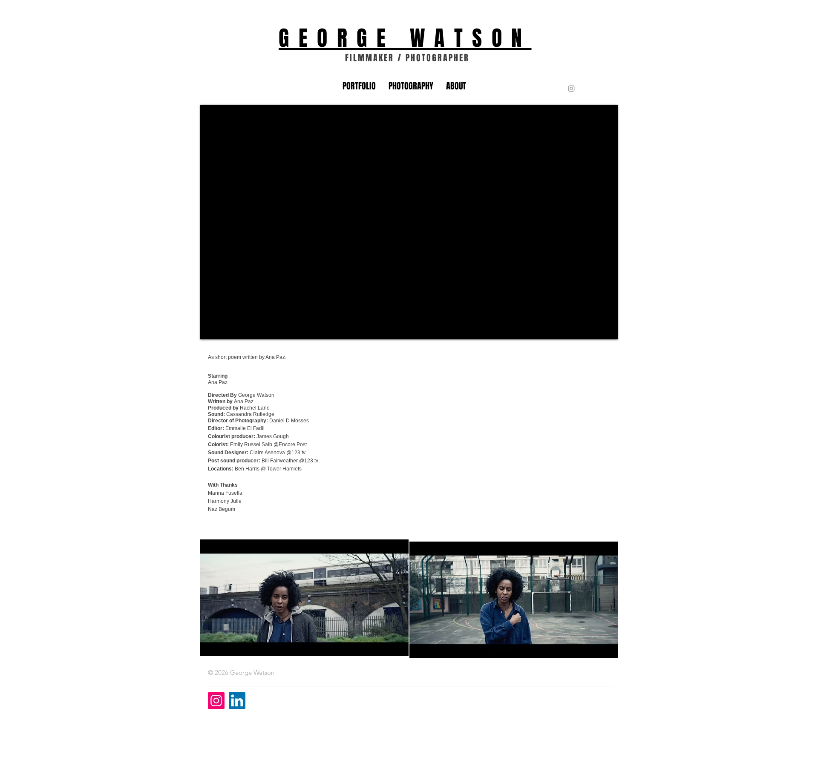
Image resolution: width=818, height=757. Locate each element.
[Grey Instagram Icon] (571, 88)
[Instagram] (216, 700)
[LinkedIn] (237, 700)
